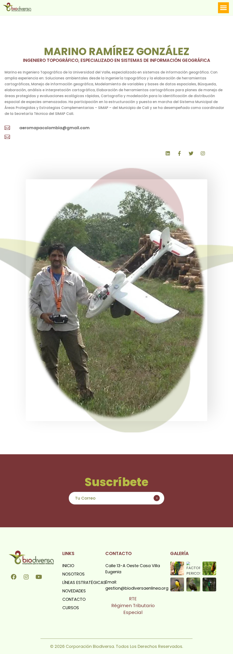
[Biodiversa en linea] (20, 7)
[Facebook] (13, 576)
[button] (223, 7)
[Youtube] (38, 576)
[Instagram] (26, 576)
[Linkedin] (167, 153)
